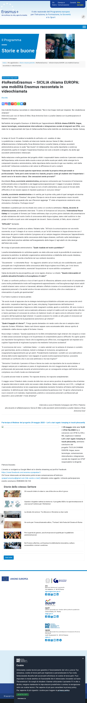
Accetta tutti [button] (22, 694)
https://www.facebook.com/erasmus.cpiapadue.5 (21, 472)
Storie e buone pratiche (27, 63)
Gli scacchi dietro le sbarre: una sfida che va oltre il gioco (46, 491)
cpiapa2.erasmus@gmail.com (21, 478)
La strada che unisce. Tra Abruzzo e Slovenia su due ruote (46, 512)
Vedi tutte (8, 557)
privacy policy (63, 690)
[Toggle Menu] (84, 27)
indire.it (47, 637)
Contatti (73, 2)
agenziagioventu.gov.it (52, 591)
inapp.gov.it (49, 613)
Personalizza (22, 698)
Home (4, 63)
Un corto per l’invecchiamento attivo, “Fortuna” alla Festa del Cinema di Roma (53, 522)
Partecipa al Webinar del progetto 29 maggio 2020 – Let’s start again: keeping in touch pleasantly (43, 423)
